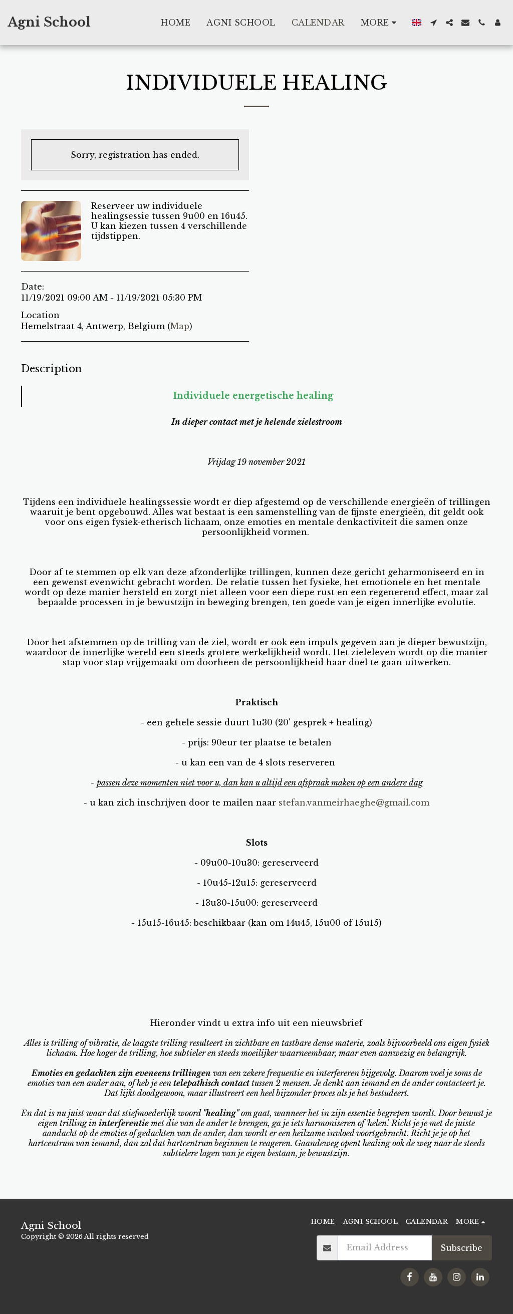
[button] (433, 23)
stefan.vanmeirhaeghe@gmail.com (354, 803)
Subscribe (461, 1248)
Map (179, 326)
